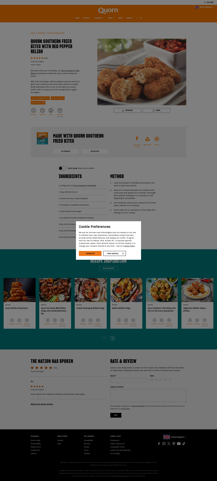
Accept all (90, 253)
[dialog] (108, 240)
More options (112, 253)
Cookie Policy (129, 246)
